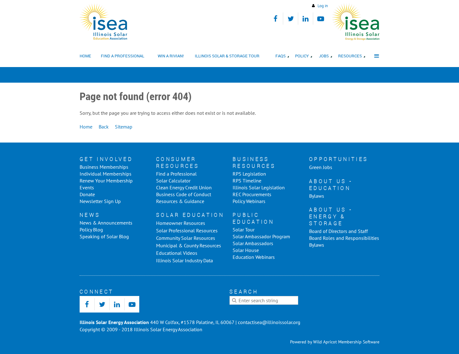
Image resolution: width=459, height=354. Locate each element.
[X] (290, 18)
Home (86, 127)
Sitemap (123, 127)
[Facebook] (275, 18)
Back (104, 127)
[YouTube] (320, 18)
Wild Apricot (325, 342)
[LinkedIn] (305, 18)
